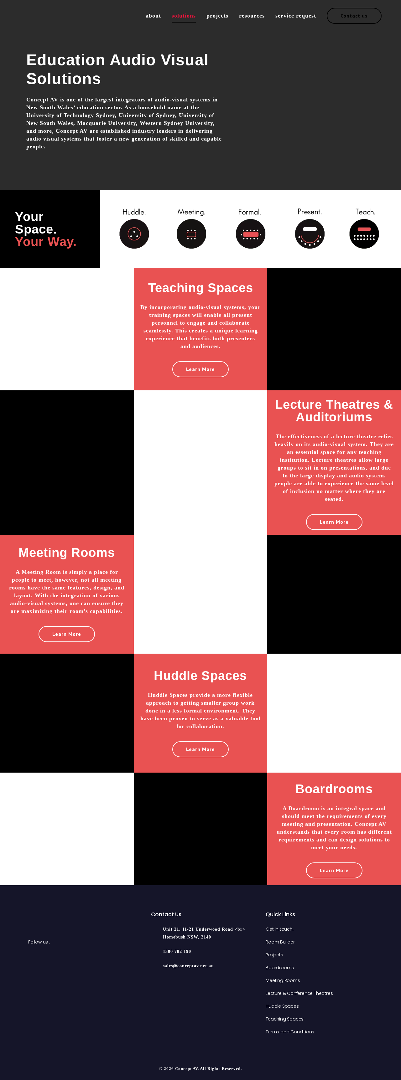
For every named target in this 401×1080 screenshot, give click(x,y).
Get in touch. (279, 929)
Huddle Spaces (282, 1006)
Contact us (354, 16)
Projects (274, 955)
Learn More (200, 369)
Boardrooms (280, 967)
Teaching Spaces (285, 1019)
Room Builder (280, 942)
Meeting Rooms (283, 980)
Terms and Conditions (290, 1032)
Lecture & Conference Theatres (299, 993)
